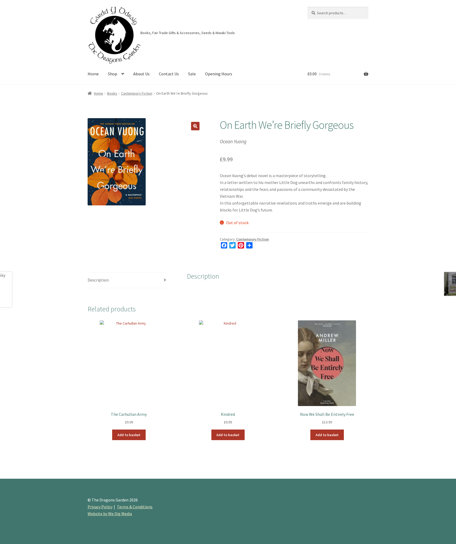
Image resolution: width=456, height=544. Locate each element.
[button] (195, 126)
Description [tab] (98, 280)
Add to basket (128, 434)
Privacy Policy (100, 506)
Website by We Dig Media (110, 513)
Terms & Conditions (135, 506)
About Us (141, 73)
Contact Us (169, 73)
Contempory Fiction (136, 93)
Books (112, 93)
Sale (192, 73)
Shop (112, 73)
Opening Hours (218, 73)
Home (93, 73)
